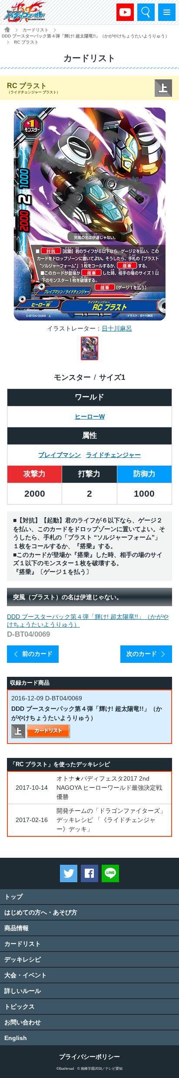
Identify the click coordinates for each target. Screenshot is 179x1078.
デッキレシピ (22, 959)
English (15, 1037)
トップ (13, 896)
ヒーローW (90, 416)
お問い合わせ (22, 1022)
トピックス (19, 1006)
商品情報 (16, 927)
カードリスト (36, 29)
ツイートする (68, 873)
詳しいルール (22, 990)
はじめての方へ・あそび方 (40, 912)
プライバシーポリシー (89, 1056)
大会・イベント (25, 975)
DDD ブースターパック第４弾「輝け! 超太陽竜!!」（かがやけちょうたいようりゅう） (85, 36)
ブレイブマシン (59, 454)
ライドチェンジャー (113, 454)
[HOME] (7, 29)
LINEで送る (110, 873)
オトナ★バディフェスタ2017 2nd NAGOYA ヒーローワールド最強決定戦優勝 (109, 787)
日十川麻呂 (117, 328)
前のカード (37, 653)
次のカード (141, 653)
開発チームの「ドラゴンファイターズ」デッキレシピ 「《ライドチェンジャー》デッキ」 (111, 819)
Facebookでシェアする (89, 873)
